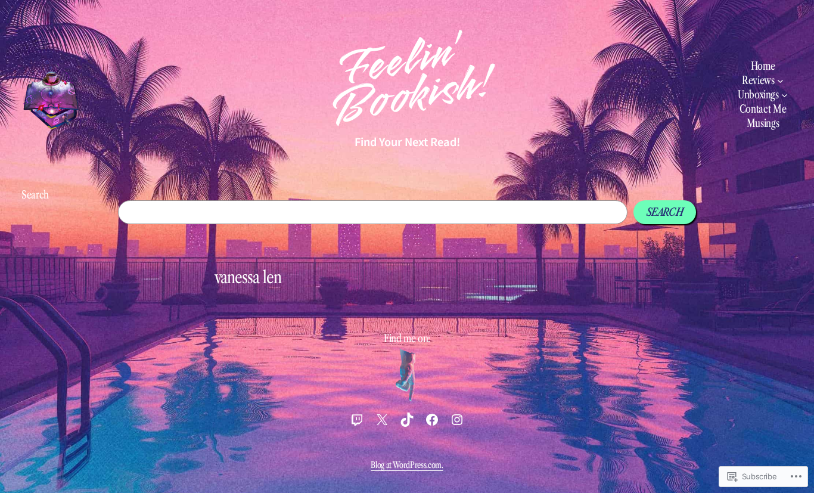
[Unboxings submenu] (784, 95)
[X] (382, 420)
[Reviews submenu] (780, 80)
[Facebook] (432, 420)
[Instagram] (457, 420)
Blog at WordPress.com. (407, 465)
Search (35, 194)
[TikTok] (407, 420)
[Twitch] (357, 420)
